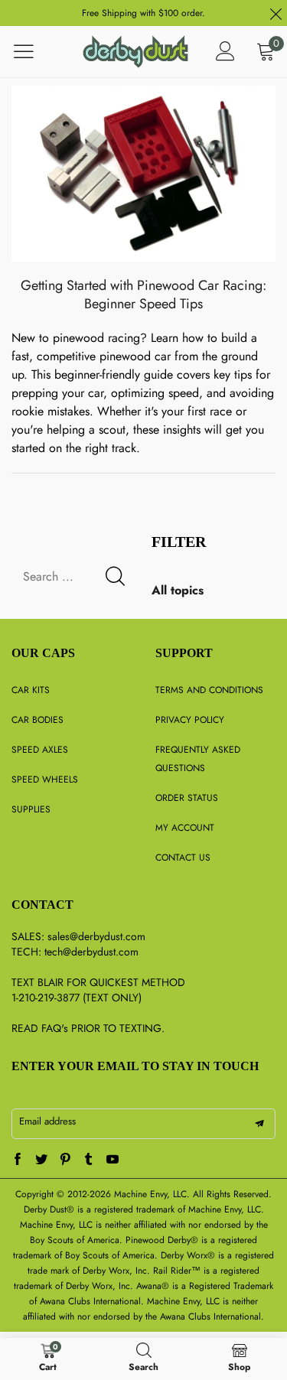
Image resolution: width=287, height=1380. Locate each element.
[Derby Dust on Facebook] (18, 1160)
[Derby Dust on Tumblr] (89, 1160)
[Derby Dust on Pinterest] (65, 1160)
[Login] (225, 51)
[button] (115, 576)
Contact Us (182, 857)
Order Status (186, 798)
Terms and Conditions (209, 690)
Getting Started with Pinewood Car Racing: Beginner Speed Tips (143, 294)
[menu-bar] (33, 51)
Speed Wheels (44, 779)
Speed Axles (39, 750)
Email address (47, 1121)
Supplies (31, 809)
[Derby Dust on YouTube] (112, 1160)
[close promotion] (275, 13)
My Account (184, 828)
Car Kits (30, 690)
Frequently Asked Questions (197, 759)
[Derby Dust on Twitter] (41, 1160)
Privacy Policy (189, 720)
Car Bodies (37, 720)
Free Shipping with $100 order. (143, 13)
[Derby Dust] (135, 51)
